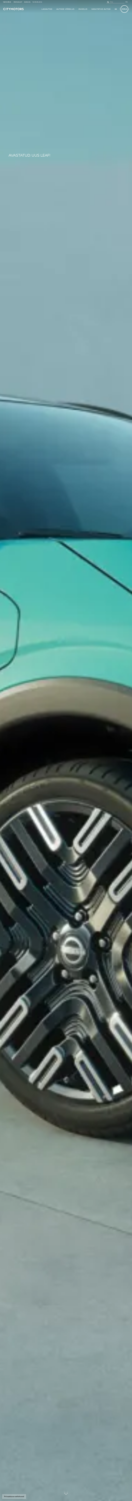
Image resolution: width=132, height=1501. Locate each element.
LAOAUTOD (47, 9)
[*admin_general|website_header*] (124, 9)
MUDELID (83, 9)
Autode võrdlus (65, 9)
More (116, 9)
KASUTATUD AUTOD (101, 9)
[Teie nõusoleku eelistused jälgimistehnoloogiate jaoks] (14, 1496)
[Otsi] (108, 2)
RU (127, 2)
